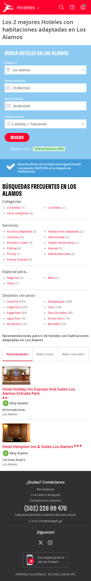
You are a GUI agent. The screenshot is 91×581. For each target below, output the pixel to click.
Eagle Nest (14, 313)
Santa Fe (12, 301)
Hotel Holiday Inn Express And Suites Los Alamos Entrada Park (38, 391)
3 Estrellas (14, 207)
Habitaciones (14, 116)
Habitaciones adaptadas (63, 231)
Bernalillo (54, 324)
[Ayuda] (72, 7)
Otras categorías (18, 213)
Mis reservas (45, 489)
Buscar (17, 137)
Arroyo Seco (56, 318)
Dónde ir (11, 62)
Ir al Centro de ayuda (45, 495)
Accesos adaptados (19, 231)
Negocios (13, 278)
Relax (51, 278)
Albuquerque (56, 301)
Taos (51, 307)
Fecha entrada (15, 80)
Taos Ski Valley (57, 313)
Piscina (11, 254)
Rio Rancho (14, 324)
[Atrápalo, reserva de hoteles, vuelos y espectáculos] (8, 7)
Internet (53, 248)
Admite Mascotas (59, 254)
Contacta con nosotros (45, 500)
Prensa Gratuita (17, 259)
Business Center (17, 242)
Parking (12, 248)
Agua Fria (13, 318)
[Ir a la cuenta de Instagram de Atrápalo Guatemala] (50, 543)
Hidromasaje (56, 237)
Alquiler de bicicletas (61, 242)
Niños (10, 283)
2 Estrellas (54, 207)
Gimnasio (13, 237)
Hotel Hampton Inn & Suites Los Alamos (37, 447)
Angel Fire (13, 307)
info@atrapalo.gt (50, 521)
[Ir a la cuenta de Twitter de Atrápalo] (40, 543)
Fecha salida (14, 98)
